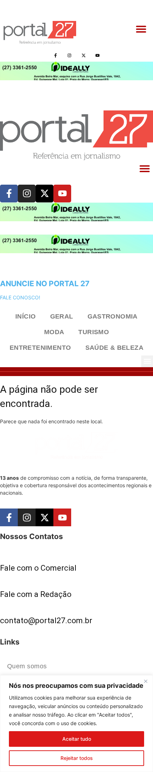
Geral (61, 316)
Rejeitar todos (76, 758)
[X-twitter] (83, 55)
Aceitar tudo (76, 739)
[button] (141, 29)
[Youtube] (97, 55)
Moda (54, 332)
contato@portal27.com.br (46, 620)
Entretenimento (40, 347)
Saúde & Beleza (114, 347)
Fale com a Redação (36, 594)
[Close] (145, 681)
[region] (76, 723)
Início (25, 316)
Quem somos (27, 666)
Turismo (93, 332)
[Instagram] (69, 55)
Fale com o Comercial (38, 568)
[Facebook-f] (55, 55)
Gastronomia (113, 316)
